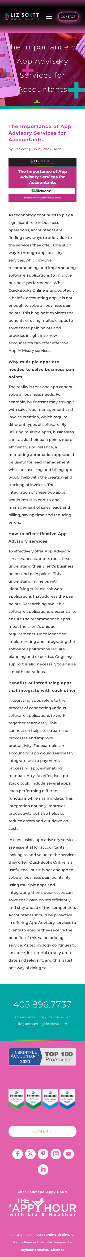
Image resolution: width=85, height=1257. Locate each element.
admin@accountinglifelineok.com (43, 1017)
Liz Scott (21, 149)
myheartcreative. (35, 1250)
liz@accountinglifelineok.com (42, 1024)
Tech (58, 149)
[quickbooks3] (50, 1100)
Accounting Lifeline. (53, 1235)
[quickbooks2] (33, 1100)
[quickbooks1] (16, 1100)
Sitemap (57, 1250)
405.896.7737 (42, 1004)
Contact (68, 16)
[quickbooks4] (67, 1100)
